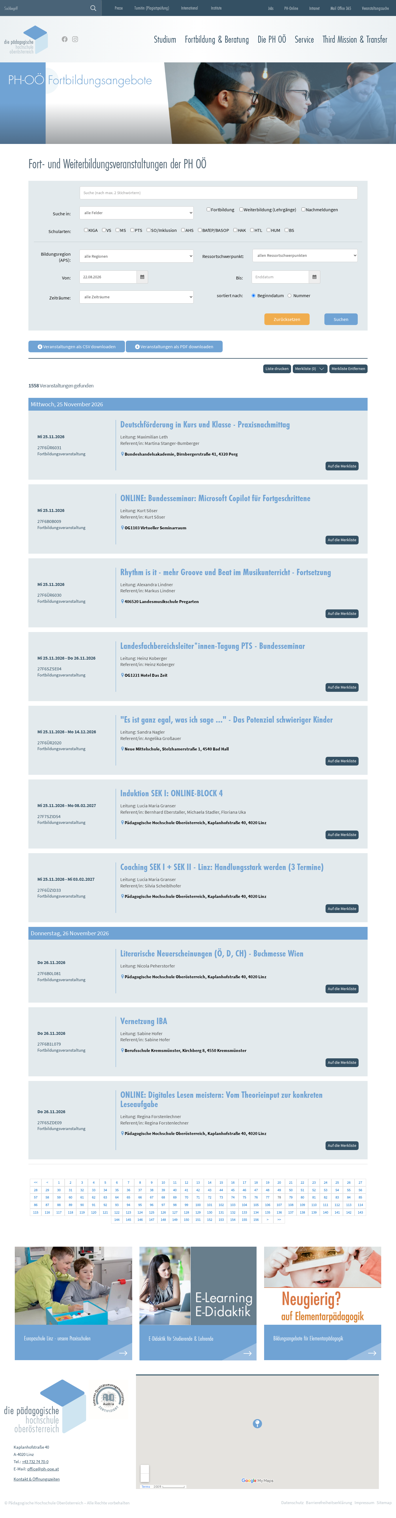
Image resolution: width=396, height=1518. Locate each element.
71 (198, 1197)
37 (140, 1189)
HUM (275, 230)
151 (198, 1219)
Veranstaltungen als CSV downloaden (79, 346)
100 (198, 1204)
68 (163, 1197)
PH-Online (291, 8)
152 (209, 1219)
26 (348, 1182)
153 (221, 1219)
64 (117, 1197)
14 (209, 1182)
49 (279, 1189)
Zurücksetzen (287, 319)
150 (186, 1219)
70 (186, 1197)
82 (325, 1197)
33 (93, 1189)
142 (348, 1212)
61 (82, 1197)
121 (105, 1212)
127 (174, 1212)
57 (35, 1197)
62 (93, 1197)
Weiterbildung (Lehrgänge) (270, 209)
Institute (216, 8)
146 (140, 1219)
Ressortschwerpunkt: (223, 256)
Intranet (314, 8)
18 (256, 1182)
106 (267, 1204)
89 (70, 1204)
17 (244, 1182)
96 (151, 1204)
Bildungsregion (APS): (56, 257)
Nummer (301, 295)
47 (256, 1189)
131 (221, 1212)
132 (232, 1212)
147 (151, 1219)
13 (198, 1182)
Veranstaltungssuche (375, 8)
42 (198, 1189)
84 (348, 1197)
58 (47, 1197)
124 (140, 1212)
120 (93, 1212)
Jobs (270, 8)
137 (290, 1212)
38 (151, 1189)
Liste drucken (277, 368)
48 (267, 1189)
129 (198, 1212)
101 (209, 1204)
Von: (66, 278)
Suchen (341, 319)
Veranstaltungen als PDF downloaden (176, 346)
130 (209, 1212)
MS (123, 230)
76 (256, 1197)
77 (267, 1197)
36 (128, 1189)
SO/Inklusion (164, 230)
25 (337, 1182)
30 (59, 1189)
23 (314, 1182)
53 (325, 1189)
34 (105, 1189)
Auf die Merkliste (342, 466)
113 (348, 1204)
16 (233, 1182)
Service (304, 39)
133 (244, 1212)
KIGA (93, 230)
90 (82, 1204)
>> (279, 1219)
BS (291, 230)
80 (302, 1197)
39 (163, 1189)
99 (186, 1204)
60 (70, 1197)
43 (209, 1189)
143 (360, 1212)
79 (291, 1197)
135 (267, 1212)
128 (186, 1212)
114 (360, 1204)
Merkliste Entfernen (348, 368)
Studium (165, 39)
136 (279, 1212)
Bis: (239, 278)
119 (82, 1212)
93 (117, 1204)
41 (186, 1189)
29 (47, 1189)
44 (221, 1189)
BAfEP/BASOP (215, 230)
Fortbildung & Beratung (217, 39)
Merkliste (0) (305, 368)
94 (128, 1204)
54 (337, 1189)
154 (232, 1219)
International (189, 8)
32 (82, 1189)
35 (117, 1189)
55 (348, 1189)
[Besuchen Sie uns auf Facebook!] (65, 39)
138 (302, 1212)
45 (233, 1189)
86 (35, 1204)
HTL (258, 230)
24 (325, 1182)
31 (70, 1189)
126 (163, 1212)
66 (140, 1197)
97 (163, 1204)
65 (128, 1197)
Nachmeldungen (322, 209)
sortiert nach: (230, 295)
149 (174, 1219)
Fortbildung (222, 209)
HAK (242, 230)
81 (314, 1197)
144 (116, 1219)
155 (244, 1219)
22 (302, 1182)
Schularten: (59, 231)
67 (151, 1197)
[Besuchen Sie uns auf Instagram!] (75, 39)
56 (360, 1189)
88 (59, 1204)
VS (108, 230)
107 (279, 1204)
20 (279, 1182)
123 (128, 1212)
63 (105, 1197)
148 (163, 1219)
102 (221, 1204)
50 (291, 1189)
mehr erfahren (73, 1342)
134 (256, 1212)
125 (151, 1212)
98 (175, 1204)
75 (244, 1197)
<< (35, 1182)
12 (186, 1182)
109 (302, 1204)
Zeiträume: (60, 298)
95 (140, 1204)
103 (232, 1204)
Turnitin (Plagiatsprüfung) (152, 8)
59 (59, 1197)
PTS (138, 230)
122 (116, 1212)
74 (233, 1197)
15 (221, 1182)
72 (209, 1197)
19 (267, 1182)
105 (256, 1204)
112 (337, 1204)
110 (314, 1204)
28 (35, 1189)
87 (47, 1204)
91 (93, 1204)
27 (360, 1182)
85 (360, 1197)
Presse (119, 8)
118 (70, 1212)
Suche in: (62, 213)
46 (244, 1189)
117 (58, 1212)
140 (325, 1212)
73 (221, 1197)
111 (325, 1204)
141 (337, 1212)
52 (314, 1189)
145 (128, 1219)
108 (290, 1204)
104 (244, 1204)
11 (175, 1182)
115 (35, 1212)
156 (256, 1219)
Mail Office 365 (340, 8)
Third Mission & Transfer (355, 39)
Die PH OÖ (272, 39)
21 (291, 1182)
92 (105, 1204)
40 (175, 1189)
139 (314, 1212)
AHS (190, 230)
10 (163, 1182)
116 (47, 1212)
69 (175, 1197)
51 (302, 1189)
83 (337, 1197)
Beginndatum (270, 295)
